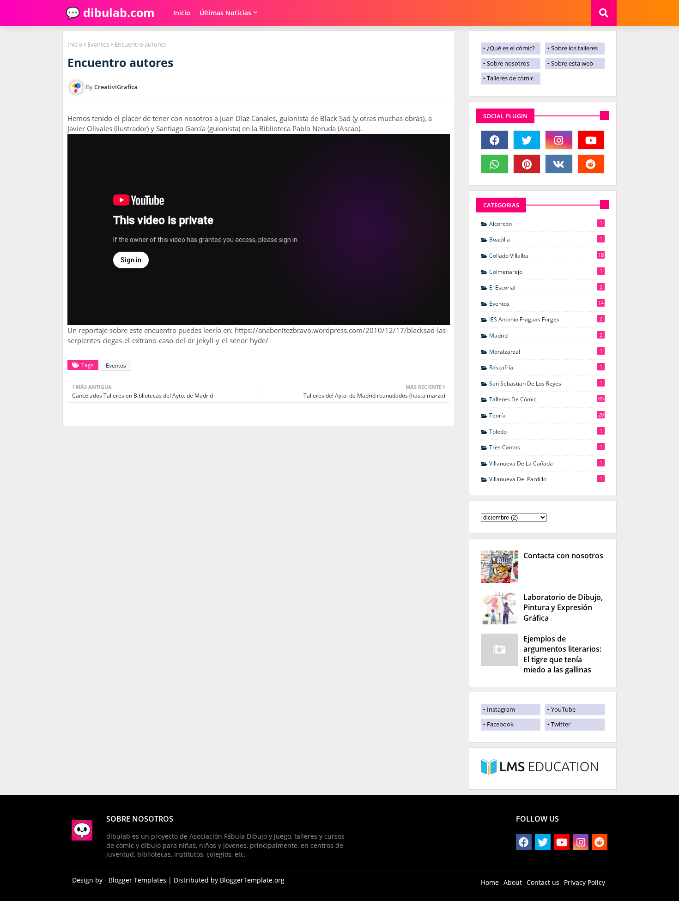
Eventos (98, 44)
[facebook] (495, 140)
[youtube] (591, 140)
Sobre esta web (572, 63)
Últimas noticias (225, 12)
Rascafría (545, 367)
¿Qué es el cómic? (511, 48)
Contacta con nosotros (563, 555)
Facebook (500, 724)
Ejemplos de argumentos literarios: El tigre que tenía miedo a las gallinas (562, 654)
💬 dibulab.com (108, 12)
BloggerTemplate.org (252, 880)
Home (490, 882)
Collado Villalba (546, 255)
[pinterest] (527, 164)
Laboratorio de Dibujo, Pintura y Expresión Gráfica (563, 607)
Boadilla (545, 239)
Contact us (543, 882)
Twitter (560, 724)
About (512, 882)
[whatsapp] (495, 164)
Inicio (181, 12)
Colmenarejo (545, 271)
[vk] (559, 164)
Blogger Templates (137, 880)
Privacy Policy (584, 882)
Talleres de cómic (510, 78)
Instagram (501, 709)
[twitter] (527, 140)
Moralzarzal (545, 351)
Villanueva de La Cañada (545, 463)
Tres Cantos (545, 447)
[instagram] (559, 140)
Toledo (545, 431)
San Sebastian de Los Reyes (545, 383)
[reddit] (591, 164)
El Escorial (545, 287)
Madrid (545, 335)
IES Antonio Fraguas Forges (545, 319)
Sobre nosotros (508, 63)
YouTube (563, 709)
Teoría (546, 415)
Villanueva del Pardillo (545, 479)
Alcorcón (545, 223)
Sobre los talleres (574, 48)
